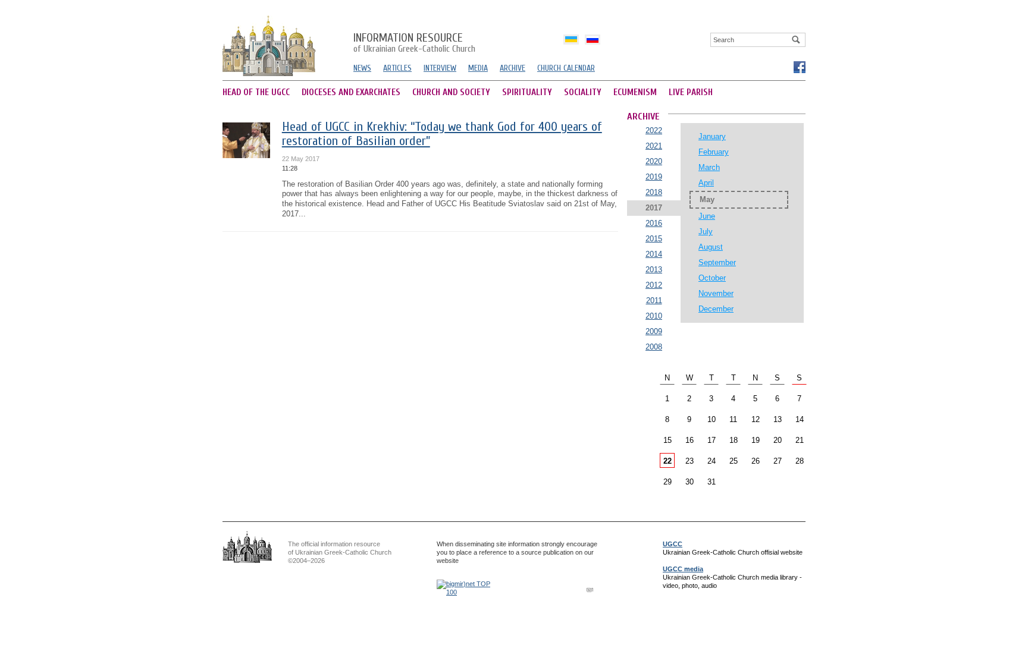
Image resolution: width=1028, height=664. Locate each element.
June (706, 216)
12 (755, 419)
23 (689, 461)
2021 (653, 145)
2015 (653, 238)
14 (799, 419)
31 (711, 481)
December (716, 308)
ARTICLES (397, 68)
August (710, 247)
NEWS (362, 68)
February (713, 151)
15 (667, 440)
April (706, 182)
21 (799, 440)
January (712, 136)
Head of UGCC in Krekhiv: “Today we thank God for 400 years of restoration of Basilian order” (442, 134)
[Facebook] (799, 66)
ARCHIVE (512, 68)
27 (777, 461)
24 (711, 461)
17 (711, 440)
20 (777, 440)
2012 (653, 285)
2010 (653, 315)
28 (799, 461)
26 (755, 461)
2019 (653, 176)
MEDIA (478, 68)
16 (689, 440)
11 (733, 419)
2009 (653, 331)
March (709, 167)
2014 (653, 254)
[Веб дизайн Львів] (591, 589)
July (705, 231)
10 (711, 419)
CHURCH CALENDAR (566, 68)
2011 (654, 300)
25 (733, 461)
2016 (653, 223)
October (712, 277)
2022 (653, 130)
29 (667, 481)
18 (733, 440)
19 (755, 440)
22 (667, 461)
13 (777, 419)
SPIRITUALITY (527, 92)
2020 (653, 161)
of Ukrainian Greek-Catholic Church (414, 43)
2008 (653, 346)
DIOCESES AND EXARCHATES (351, 92)
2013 (653, 269)
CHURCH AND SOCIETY (451, 92)
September (717, 262)
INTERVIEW (440, 68)
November (716, 293)
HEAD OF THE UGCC (256, 92)
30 (689, 481)
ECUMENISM (635, 92)
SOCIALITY (582, 92)
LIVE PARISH (691, 92)
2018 (653, 192)
